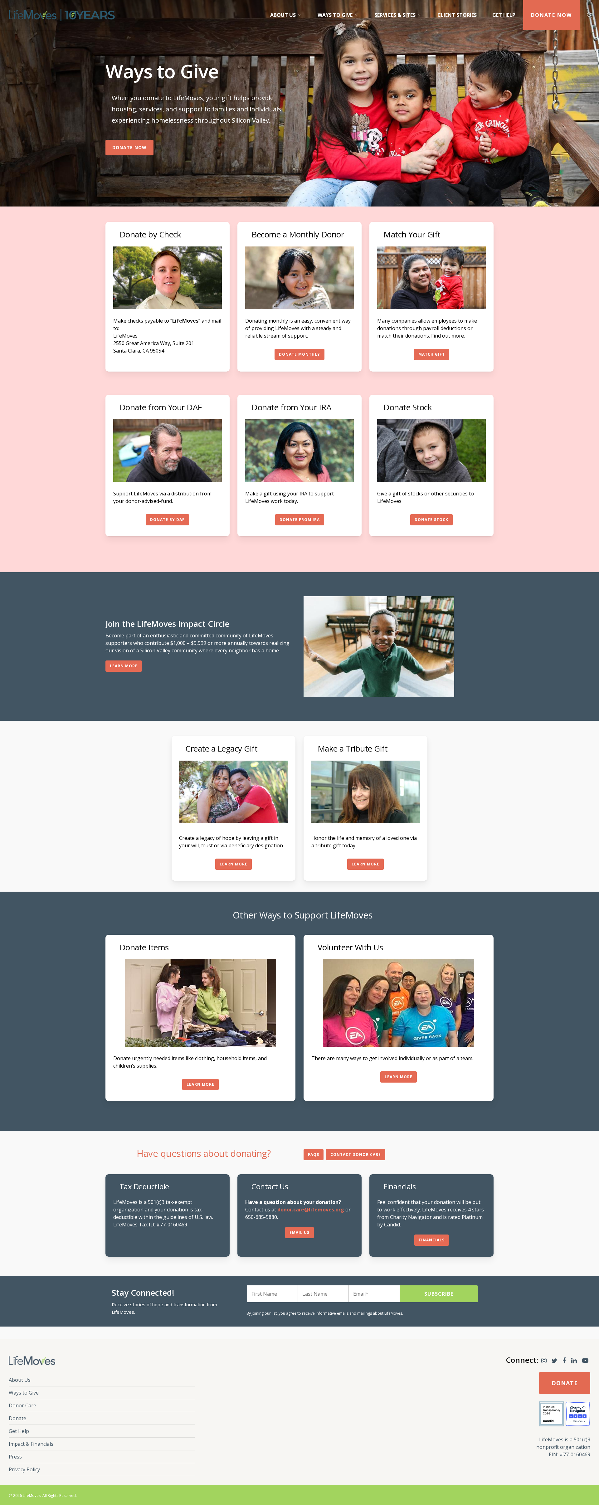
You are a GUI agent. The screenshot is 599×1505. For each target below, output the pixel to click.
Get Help (19, 1431)
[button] (129, 147)
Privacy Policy (24, 1469)
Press (15, 1456)
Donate (17, 1418)
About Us (20, 1379)
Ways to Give (24, 1392)
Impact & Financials (31, 1443)
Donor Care (22, 1405)
